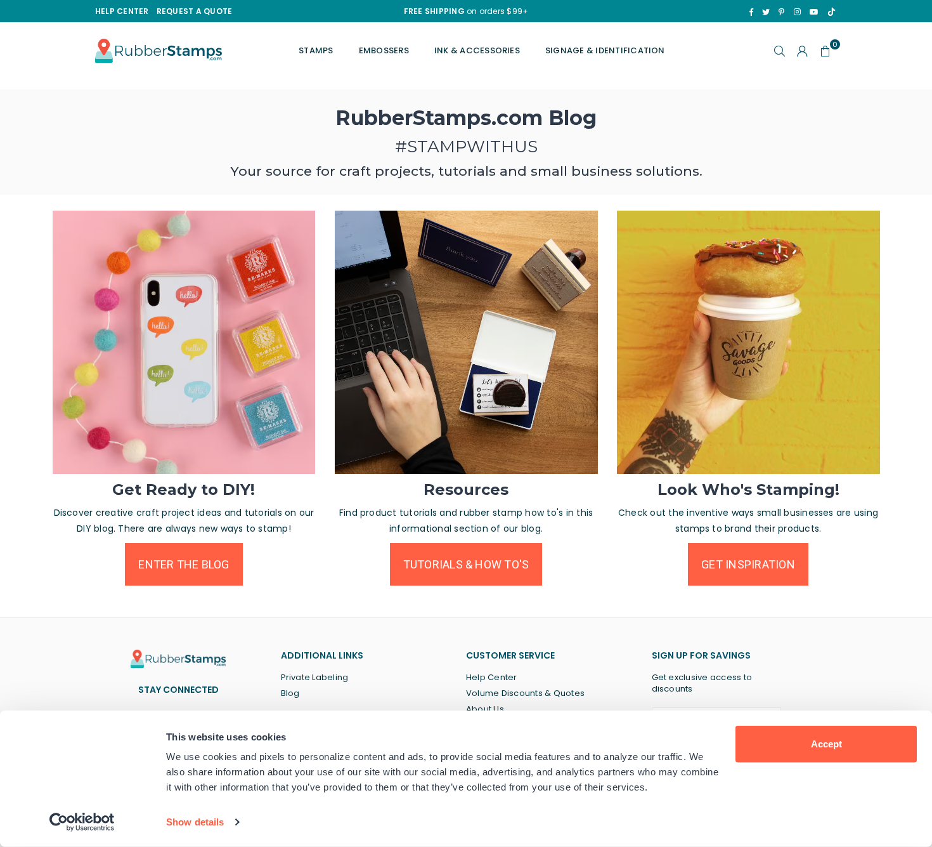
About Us (485, 709)
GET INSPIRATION (748, 564)
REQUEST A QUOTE (195, 11)
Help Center (491, 677)
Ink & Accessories (477, 50)
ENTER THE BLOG (183, 564)
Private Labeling (315, 677)
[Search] (779, 50)
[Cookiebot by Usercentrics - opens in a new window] (82, 822)
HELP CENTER (122, 11)
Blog (290, 693)
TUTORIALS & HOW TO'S (466, 564)
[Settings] (802, 50)
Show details (195, 822)
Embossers (384, 50)
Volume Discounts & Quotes (525, 693)
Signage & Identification (605, 50)
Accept (826, 744)
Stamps (316, 50)
